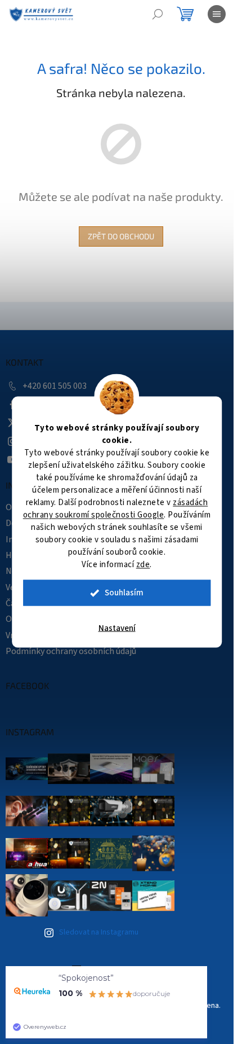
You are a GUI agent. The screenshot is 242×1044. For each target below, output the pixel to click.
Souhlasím (124, 593)
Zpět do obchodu (121, 236)
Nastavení (117, 628)
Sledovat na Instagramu (98, 932)
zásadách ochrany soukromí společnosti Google (115, 509)
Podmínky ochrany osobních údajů (71, 651)
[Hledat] (157, 14)
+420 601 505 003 (55, 386)
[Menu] (216, 14)
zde (143, 565)
